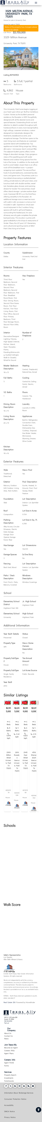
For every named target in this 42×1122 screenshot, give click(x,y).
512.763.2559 (8, 1021)
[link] (7, 756)
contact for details (11, 29)
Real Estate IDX (9, 1002)
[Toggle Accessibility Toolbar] (38, 1110)
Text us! (6, 1023)
